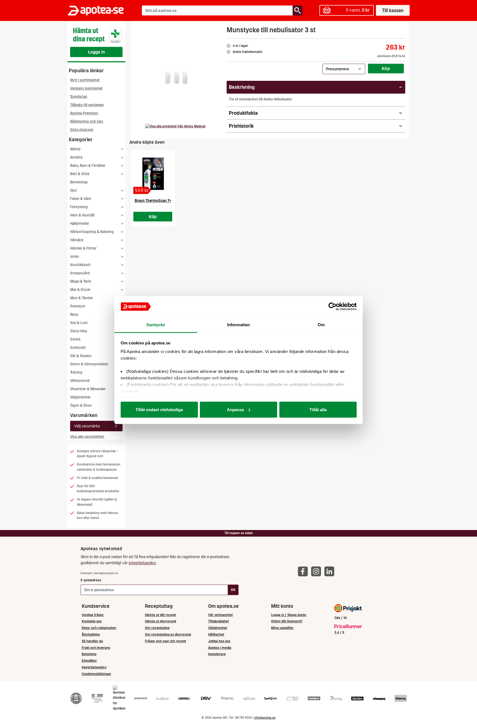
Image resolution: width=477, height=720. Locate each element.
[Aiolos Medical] (175, 126)
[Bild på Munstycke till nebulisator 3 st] (176, 77)
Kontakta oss (92, 621)
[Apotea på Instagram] (317, 571)
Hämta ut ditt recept (160, 615)
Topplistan (78, 96)
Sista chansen (82, 129)
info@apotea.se (264, 717)
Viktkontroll (79, 380)
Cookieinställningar (96, 674)
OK (233, 590)
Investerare (217, 654)
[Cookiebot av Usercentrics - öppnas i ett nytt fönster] (332, 307)
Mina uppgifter (282, 628)
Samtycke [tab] (155, 324)
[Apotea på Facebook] (304, 571)
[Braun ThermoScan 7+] (153, 173)
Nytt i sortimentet (85, 80)
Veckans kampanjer (86, 88)
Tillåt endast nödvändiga (159, 409)
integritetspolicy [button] (142, 563)
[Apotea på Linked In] (330, 571)
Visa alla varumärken (87, 436)
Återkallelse (91, 634)
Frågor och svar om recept (165, 641)
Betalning (89, 654)
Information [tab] (238, 324)
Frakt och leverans (96, 648)
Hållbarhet (216, 634)
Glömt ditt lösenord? (286, 621)
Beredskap (79, 182)
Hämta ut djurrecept (160, 621)
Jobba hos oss (219, 641)
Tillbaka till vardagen (87, 105)
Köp (386, 68)
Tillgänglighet (218, 621)
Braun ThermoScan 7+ (153, 200)
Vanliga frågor (93, 615)
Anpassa (235, 409)
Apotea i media (219, 648)
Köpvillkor (89, 661)
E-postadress (91, 580)
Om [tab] (321, 324)
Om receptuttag (157, 628)
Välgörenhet (80, 397)
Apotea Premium (84, 113)
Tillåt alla (318, 409)
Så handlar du (92, 641)
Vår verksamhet (220, 615)
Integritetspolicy (94, 667)
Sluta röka (78, 331)
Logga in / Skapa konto (288, 615)
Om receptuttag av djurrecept (168, 634)
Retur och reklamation (99, 628)
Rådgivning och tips (86, 121)
